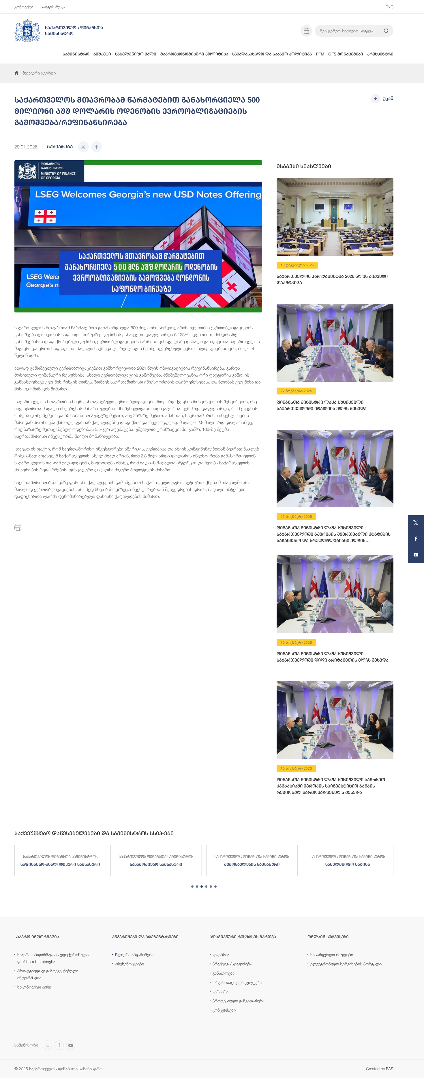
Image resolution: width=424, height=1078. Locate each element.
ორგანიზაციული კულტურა (237, 982)
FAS (389, 1068)
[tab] (192, 886)
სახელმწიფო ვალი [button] (135, 54)
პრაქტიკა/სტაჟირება (232, 963)
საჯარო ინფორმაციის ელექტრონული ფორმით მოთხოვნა (53, 958)
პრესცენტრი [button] (380, 54)
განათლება (223, 973)
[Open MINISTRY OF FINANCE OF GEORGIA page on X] (416, 523)
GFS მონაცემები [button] (345, 54)
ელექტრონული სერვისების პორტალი (346, 963)
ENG (389, 6)
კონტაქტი (23, 6)
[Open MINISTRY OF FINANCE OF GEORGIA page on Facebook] (416, 539)
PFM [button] (320, 54)
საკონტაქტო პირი (34, 986)
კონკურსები (224, 1010)
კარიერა (220, 991)
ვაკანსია (221, 954)
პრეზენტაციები (129, 963)
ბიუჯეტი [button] (102, 54)
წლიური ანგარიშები (134, 954)
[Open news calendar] (306, 31)
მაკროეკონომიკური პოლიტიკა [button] (194, 54)
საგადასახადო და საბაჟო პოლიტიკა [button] (272, 54)
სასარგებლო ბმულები (331, 954)
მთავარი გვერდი (39, 72)
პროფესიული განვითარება (238, 1000)
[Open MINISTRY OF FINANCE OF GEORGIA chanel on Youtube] (416, 555)
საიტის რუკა (53, 6)
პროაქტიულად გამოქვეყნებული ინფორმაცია (47, 974)
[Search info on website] (386, 31)
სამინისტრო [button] (76, 54)
